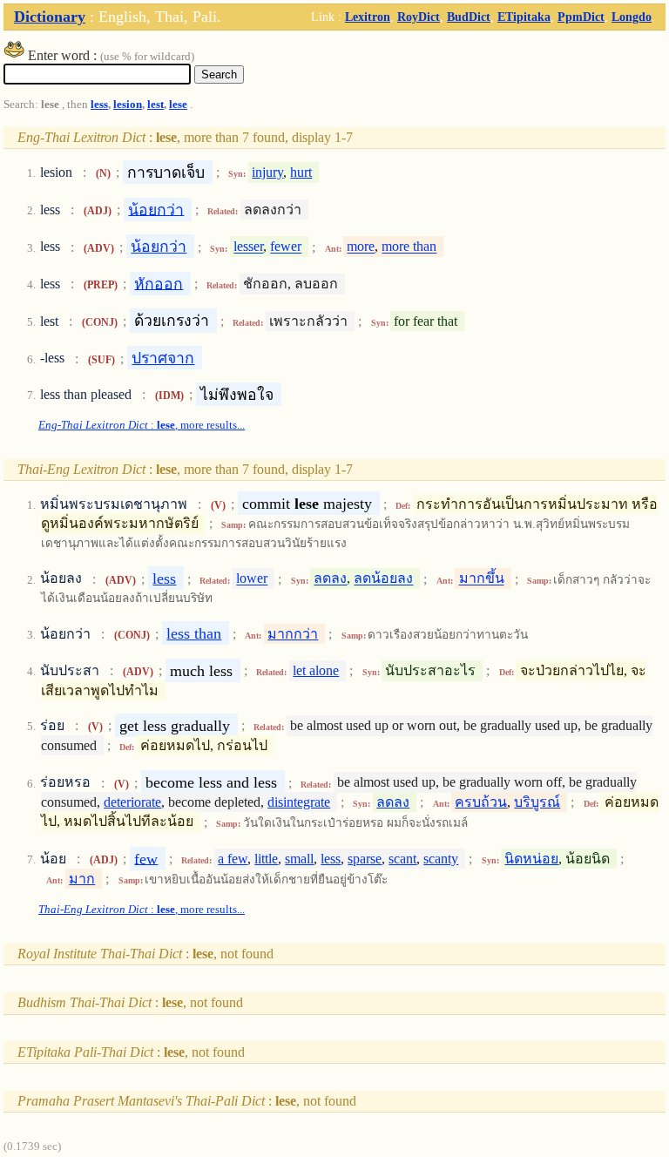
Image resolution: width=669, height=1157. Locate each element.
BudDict (468, 17)
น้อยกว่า (156, 209)
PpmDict (581, 17)
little (266, 858)
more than (409, 247)
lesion (127, 104)
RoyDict (418, 17)
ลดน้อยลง (383, 579)
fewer (285, 247)
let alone (316, 670)
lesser (248, 247)
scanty (440, 858)
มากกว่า (292, 633)
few (146, 858)
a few (232, 858)
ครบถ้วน (481, 802)
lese (178, 104)
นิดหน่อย (531, 858)
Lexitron (367, 17)
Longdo (632, 17)
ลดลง (330, 579)
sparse (365, 858)
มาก (82, 878)
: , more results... (141, 425)
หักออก (158, 283)
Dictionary (49, 16)
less (99, 104)
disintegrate (298, 802)
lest (155, 104)
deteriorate (132, 802)
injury (267, 172)
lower (251, 579)
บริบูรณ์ (537, 802)
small (299, 858)
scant (402, 858)
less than (193, 633)
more (361, 247)
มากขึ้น (481, 579)
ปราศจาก (163, 358)
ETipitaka (524, 17)
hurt (301, 172)
